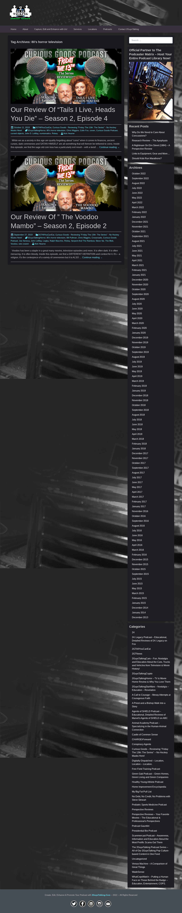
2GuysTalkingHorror (37, 130)
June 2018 (137, 424)
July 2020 (137, 304)
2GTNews (137, 654)
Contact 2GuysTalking (128, 29)
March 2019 (138, 381)
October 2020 (139, 289)
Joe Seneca (24, 241)
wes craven (24, 244)
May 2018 (137, 429)
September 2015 (140, 574)
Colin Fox (84, 130)
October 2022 (139, 173)
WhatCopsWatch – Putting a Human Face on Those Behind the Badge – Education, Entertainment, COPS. (150, 880)
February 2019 (139, 386)
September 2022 (140, 178)
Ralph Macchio (56, 241)
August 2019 (138, 357)
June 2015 (137, 583)
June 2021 (137, 251)
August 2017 (138, 472)
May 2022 (137, 198)
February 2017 (139, 501)
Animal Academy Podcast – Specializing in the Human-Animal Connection (149, 726)
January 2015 (139, 603)
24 (133, 632)
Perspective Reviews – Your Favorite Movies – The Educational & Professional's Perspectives (150, 817)
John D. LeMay (31, 133)
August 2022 (138, 183)
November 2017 (140, 458)
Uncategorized (139, 859)
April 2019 (137, 376)
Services (78, 29)
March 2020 (138, 323)
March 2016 (138, 550)
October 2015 (139, 569)
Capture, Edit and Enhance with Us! (50, 29)
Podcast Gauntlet (140, 826)
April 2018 (137, 434)
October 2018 (139, 405)
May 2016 (137, 540)
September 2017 (140, 468)
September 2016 (140, 521)
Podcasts (107, 29)
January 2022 (139, 217)
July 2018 (137, 419)
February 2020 (139, 328)
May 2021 (137, 255)
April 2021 (137, 260)
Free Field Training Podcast (146, 769)
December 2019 (140, 337)
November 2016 (140, 511)
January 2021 (139, 275)
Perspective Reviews (142, 809)
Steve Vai (100, 241)
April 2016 (137, 545)
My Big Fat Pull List (141, 791)
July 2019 (137, 362)
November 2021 (140, 226)
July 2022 (137, 188)
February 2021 (139, 270)
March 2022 (138, 207)
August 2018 (138, 415)
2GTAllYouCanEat (43, 127)
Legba (46, 241)
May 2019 (137, 371)
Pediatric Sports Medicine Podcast (149, 804)
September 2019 (140, 352)
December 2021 (140, 222)
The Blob (109, 241)
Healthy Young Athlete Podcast (147, 782)
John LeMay (36, 241)
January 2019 (139, 390)
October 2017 (139, 463)
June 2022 (137, 193)
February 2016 (139, 554)
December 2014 (140, 608)
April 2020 (137, 318)
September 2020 (140, 294)
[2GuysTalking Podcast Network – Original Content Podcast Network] (20, 12)
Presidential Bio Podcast (144, 831)
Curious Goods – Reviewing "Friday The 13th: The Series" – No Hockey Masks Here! (150, 752)
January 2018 (139, 448)
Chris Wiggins (73, 130)
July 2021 (137, 246)
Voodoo (14, 244)
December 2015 (140, 559)
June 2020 (137, 308)
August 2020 (138, 299)
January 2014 (139, 612)
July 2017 (137, 477)
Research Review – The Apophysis (149, 140)
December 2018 (140, 395)
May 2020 (137, 313)
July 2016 (137, 530)
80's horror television (56, 130)
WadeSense (138, 872)
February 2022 (139, 212)
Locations (92, 29)
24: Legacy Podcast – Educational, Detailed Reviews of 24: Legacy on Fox (149, 640)
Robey (55, 133)
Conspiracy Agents (141, 744)
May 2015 (137, 588)
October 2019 (139, 347)
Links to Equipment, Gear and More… (151, 153)
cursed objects (17, 133)
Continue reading (109, 147)
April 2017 (137, 492)
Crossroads (97, 238)
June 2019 (137, 366)
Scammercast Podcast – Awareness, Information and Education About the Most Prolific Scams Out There (150, 839)
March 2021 (138, 265)
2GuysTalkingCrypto (142, 673)
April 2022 (137, 202)
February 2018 (139, 444)
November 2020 (140, 284)
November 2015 (140, 564)
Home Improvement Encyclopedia (149, 787)
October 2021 (139, 231)
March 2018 (138, 439)
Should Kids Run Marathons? (147, 158)
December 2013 (140, 617)
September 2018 (140, 410)
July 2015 (137, 579)
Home (13, 29)
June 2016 (137, 535)
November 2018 (140, 400)
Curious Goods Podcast (107, 130)
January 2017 (139, 506)
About (25, 29)
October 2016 (139, 516)
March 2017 (138, 497)
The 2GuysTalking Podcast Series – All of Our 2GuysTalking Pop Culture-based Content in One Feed (150, 850)
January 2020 (139, 333)
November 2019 (140, 342)
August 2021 (138, 241)
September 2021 (140, 236)
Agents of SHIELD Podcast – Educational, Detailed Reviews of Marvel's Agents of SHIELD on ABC (150, 714)
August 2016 (138, 526)
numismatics (45, 133)
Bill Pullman (72, 238)
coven (92, 130)
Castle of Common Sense (145, 734)
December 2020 (140, 280)
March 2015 (138, 593)
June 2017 (137, 482)
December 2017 (140, 453)
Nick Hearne (69, 133)
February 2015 (139, 598)
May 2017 (137, 487)
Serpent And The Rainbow (83, 241)
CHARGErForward (141, 739)
